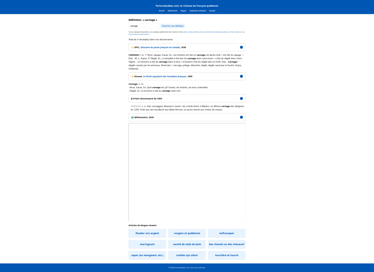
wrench (146, 34)
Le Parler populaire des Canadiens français (164, 76)
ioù (228, 32)
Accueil (161, 11)
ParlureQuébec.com (167, 5)
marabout (237, 32)
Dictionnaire (172, 11)
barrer (202, 32)
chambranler (209, 32)
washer (141, 34)
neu (243, 32)
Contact (212, 11)
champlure (217, 32)
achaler (190, 32)
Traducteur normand (198, 11)
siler (130, 34)
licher (232, 32)
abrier (185, 32)
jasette (224, 32)
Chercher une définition (173, 26)
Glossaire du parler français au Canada (160, 47)
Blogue (183, 11)
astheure (196, 32)
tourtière (135, 34)
